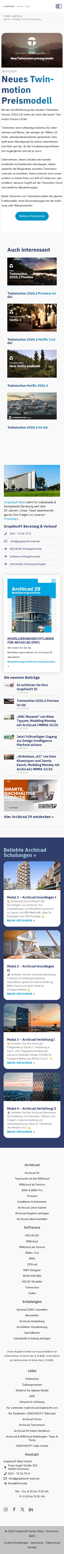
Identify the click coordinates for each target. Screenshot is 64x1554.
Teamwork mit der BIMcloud (32, 1178)
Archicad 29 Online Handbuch (32, 1430)
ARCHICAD (32, 1235)
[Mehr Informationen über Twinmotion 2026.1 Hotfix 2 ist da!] (32, 317)
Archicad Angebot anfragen (32, 1213)
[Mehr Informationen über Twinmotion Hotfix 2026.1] (32, 363)
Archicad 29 (32, 1173)
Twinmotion (32, 1287)
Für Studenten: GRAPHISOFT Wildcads (32, 1413)
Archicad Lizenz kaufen (32, 1207)
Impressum (37, 1542)
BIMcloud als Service (32, 1184)
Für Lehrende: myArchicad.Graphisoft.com (32, 1407)
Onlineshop (32, 1378)
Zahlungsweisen (32, 1384)
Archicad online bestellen (32, 1219)
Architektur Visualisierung (32, 1327)
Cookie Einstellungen (16, 1542)
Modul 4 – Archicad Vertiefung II (31, 1108)
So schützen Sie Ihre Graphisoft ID (32, 687)
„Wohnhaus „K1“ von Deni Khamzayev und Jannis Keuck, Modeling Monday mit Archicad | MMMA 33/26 (38, 762)
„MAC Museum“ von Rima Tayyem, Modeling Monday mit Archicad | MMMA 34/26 (37, 721)
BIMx (32, 1258)
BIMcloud (32, 1241)
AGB (32, 1396)
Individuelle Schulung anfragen (32, 1338)
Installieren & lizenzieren (32, 1201)
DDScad (32, 1264)
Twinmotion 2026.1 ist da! (27, 427)
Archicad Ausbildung (32, 1321)
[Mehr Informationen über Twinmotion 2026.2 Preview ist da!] (32, 271)
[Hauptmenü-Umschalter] (59, 6)
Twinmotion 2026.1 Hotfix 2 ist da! (31, 341)
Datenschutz (53, 1542)
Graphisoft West (14, 502)
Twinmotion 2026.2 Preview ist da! (31, 295)
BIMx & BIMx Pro (32, 1190)
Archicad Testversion (32, 1425)
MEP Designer (32, 1270)
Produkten (11, 519)
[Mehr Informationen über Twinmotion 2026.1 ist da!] (32, 405)
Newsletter (32, 1315)
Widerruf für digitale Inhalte (32, 1390)
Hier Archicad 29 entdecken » (29, 816)
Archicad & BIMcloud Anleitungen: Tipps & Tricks (32, 1438)
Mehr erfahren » (21, 920)
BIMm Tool (32, 1252)
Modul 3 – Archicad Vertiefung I (31, 1039)
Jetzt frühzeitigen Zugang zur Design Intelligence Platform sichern (37, 741)
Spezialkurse (32, 1332)
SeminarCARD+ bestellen (32, 1309)
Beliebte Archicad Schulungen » (25, 852)
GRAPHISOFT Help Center (32, 1445)
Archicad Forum (32, 1419)
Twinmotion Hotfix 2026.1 (27, 385)
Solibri (32, 1293)
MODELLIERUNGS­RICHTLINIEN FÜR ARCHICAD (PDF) (30, 641)
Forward (32, 1196)
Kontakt (32, 1547)
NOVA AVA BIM (32, 1276)
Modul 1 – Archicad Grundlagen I (31, 897)
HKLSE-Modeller (32, 1281)
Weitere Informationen (32, 216)
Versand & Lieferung (32, 1402)
